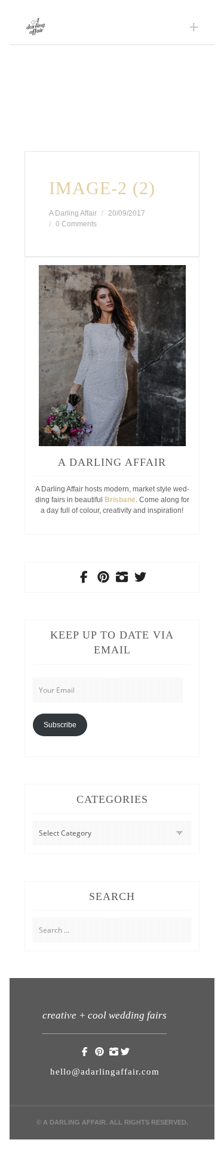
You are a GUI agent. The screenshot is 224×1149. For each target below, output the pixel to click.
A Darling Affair (73, 213)
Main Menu (194, 27)
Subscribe (60, 725)
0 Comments (76, 224)
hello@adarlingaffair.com (104, 1071)
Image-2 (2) (102, 188)
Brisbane (120, 500)
